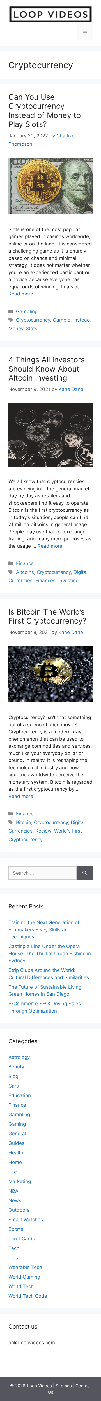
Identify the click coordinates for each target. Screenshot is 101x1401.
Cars (13, 1086)
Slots (31, 328)
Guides (16, 1143)
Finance (25, 563)
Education (19, 1095)
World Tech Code (27, 1296)
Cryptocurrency (33, 320)
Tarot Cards (21, 1238)
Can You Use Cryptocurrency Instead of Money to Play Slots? (44, 110)
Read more (20, 294)
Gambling (27, 311)
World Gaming (24, 1277)
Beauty (16, 1067)
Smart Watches (25, 1219)
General (17, 1133)
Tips (13, 1258)
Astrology (19, 1057)
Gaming (17, 1124)
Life (12, 1172)
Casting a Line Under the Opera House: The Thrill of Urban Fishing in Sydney (49, 953)
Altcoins (25, 572)
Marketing (19, 1181)
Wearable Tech (25, 1267)
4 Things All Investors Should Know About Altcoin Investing (46, 369)
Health (15, 1153)
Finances (45, 580)
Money (15, 328)
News (14, 1200)
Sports (15, 1229)
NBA (13, 1191)
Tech (13, 1248)
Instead (81, 320)
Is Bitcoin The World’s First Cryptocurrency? (48, 616)
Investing (68, 580)
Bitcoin (23, 822)
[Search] (85, 873)
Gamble (61, 320)
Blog (13, 1076)
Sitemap (64, 1385)
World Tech (21, 1286)
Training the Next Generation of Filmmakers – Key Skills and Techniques (43, 930)
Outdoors (18, 1210)
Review (43, 831)
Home (15, 1162)
